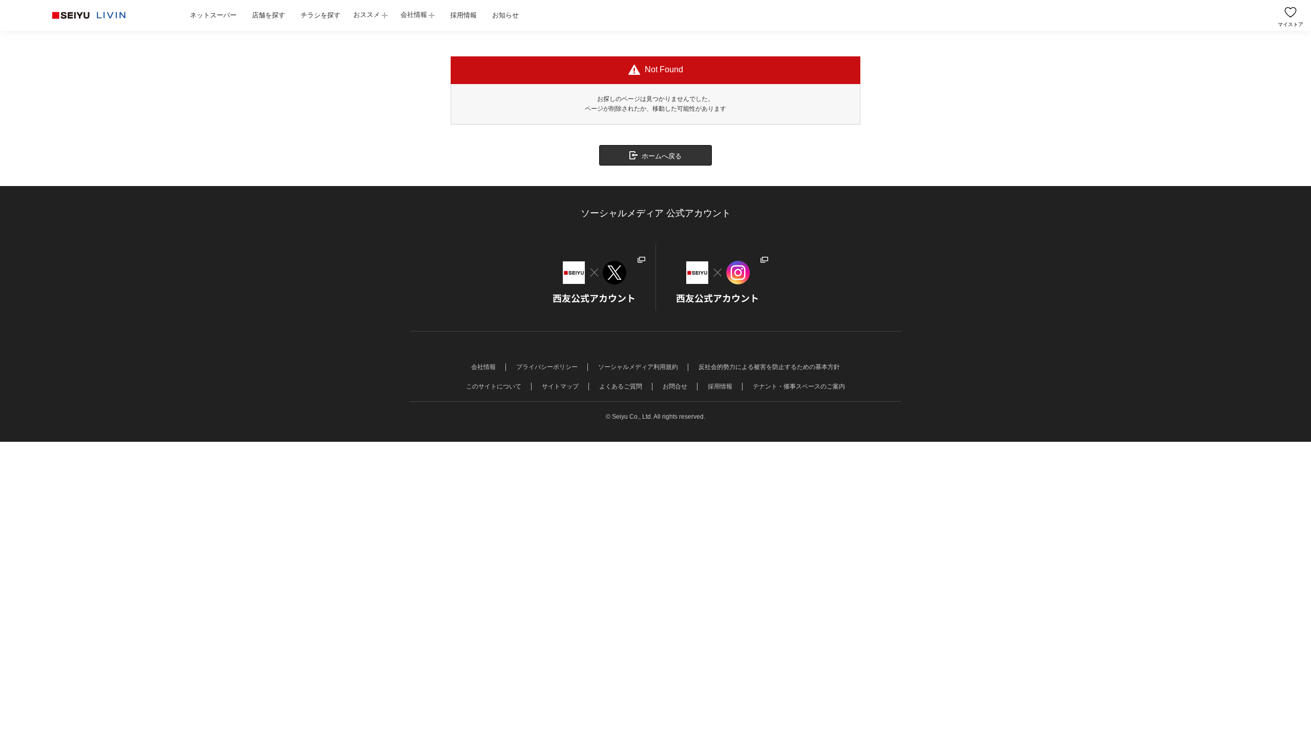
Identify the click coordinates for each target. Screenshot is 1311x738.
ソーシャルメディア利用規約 (638, 367)
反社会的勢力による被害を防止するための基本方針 (769, 367)
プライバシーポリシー (547, 367)
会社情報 (413, 14)
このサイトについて (493, 386)
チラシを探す (321, 15)
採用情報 (463, 15)
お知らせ (505, 15)
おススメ (366, 14)
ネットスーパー (213, 15)
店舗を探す (268, 15)
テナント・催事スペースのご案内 (799, 386)
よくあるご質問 (620, 386)
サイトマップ (560, 386)
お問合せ (675, 386)
